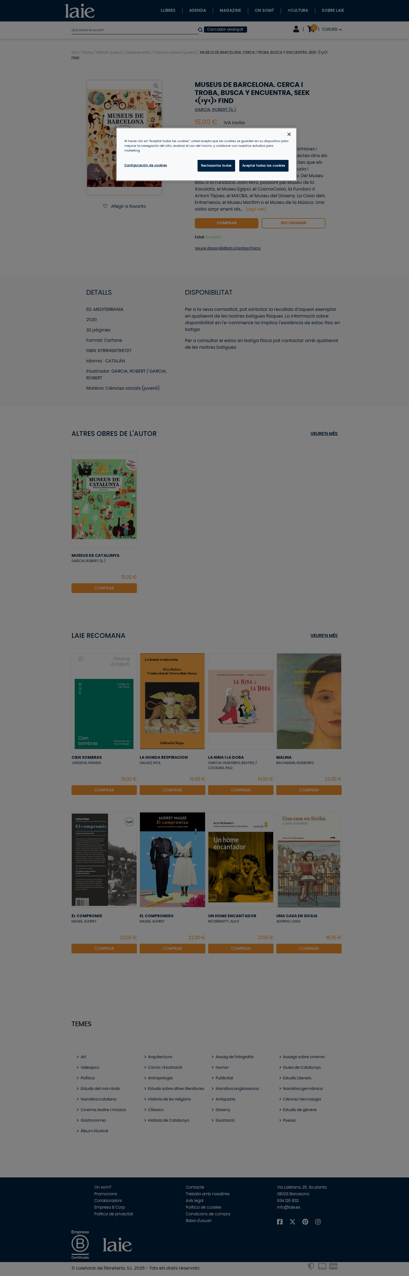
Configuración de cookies (145, 165)
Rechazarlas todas (216, 165)
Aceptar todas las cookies (263, 165)
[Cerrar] (289, 134)
